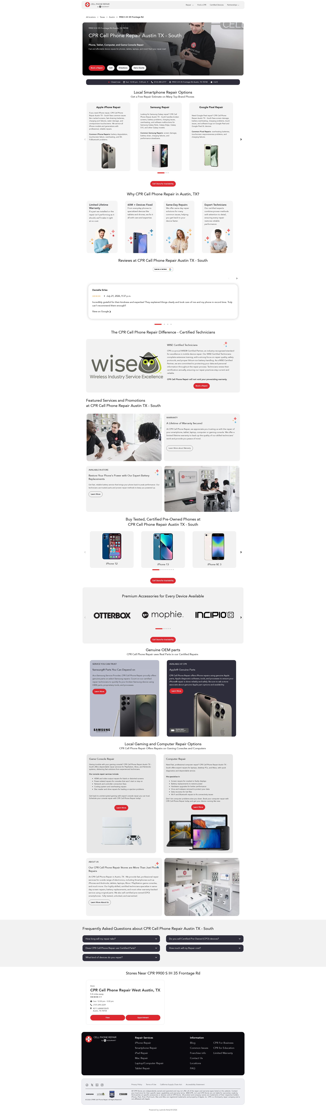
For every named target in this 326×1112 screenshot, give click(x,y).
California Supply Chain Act (171, 1084)
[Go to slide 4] (171, 324)
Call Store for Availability (163, 184)
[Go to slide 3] (168, 172)
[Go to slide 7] (171, 569)
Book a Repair (97, 68)
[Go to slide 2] (166, 172)
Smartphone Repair (146, 1048)
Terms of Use (151, 1084)
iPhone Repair (143, 1043)
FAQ (192, 1068)
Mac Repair (141, 1058)
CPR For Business (223, 1043)
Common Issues (199, 1048)
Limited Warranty (223, 1053)
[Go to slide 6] (169, 569)
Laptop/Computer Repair (149, 1063)
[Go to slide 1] (161, 172)
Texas (102, 17)
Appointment (142, 1017)
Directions (123, 68)
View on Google (101, 311)
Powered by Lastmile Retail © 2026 (163, 1110)
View (108, 1017)
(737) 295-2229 (99, 1005)
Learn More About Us (100, 902)
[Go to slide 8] (173, 569)
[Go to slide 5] (167, 569)
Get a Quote (139, 68)
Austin (112, 17)
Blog (192, 1043)
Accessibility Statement (195, 1084)
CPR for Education (223, 1048)
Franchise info (198, 1053)
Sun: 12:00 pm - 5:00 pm (136, 82)
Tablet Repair (142, 1068)
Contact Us (196, 1058)
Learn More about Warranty (180, 448)
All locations (91, 17)
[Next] (241, 139)
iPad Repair (141, 1053)
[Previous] (85, 139)
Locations (195, 1063)
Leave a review (160, 269)
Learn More (95, 494)
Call (110, 68)
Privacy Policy (136, 1084)
